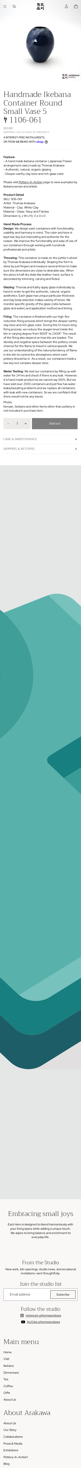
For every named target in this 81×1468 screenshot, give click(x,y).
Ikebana (8, 1366)
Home (7, 1352)
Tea (5, 1379)
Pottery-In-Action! (15, 1457)
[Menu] (5, 6)
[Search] (14, 6)
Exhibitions (10, 1450)
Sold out (54, 423)
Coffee (8, 1386)
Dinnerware (11, 1372)
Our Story (9, 1430)
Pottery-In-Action (30, 182)
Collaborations (13, 1437)
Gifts (6, 1393)
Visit (6, 1359)
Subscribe (63, 1294)
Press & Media (12, 1443)
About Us (9, 1400)
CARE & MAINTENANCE (20, 439)
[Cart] (76, 6)
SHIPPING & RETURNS (18, 448)
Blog (6, 1464)
